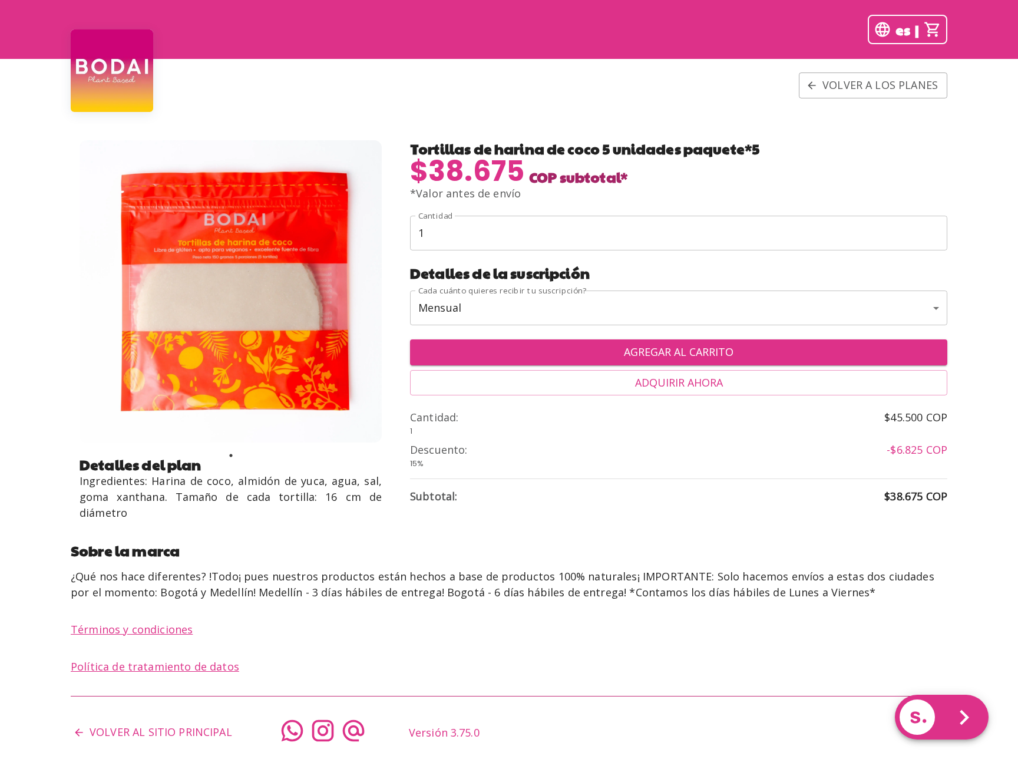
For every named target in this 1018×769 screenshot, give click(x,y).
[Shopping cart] (932, 29)
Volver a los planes (880, 85)
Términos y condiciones (132, 629)
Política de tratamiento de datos (155, 666)
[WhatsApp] (292, 733)
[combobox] (678, 308)
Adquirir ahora (679, 382)
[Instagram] (323, 733)
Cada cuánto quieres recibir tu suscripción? (502, 290)
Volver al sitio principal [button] (161, 732)
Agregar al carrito (678, 352)
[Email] (353, 733)
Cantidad (435, 215)
